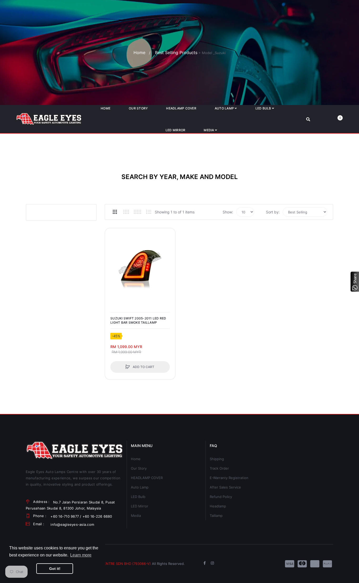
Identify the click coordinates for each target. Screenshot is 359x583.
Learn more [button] (80, 555)
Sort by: (273, 212)
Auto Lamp (139, 487)
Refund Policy (221, 497)
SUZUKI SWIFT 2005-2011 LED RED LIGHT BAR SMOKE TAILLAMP (138, 320)
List (149, 211)
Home (139, 52)
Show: (228, 212)
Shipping (217, 459)
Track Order (219, 468)
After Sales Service (225, 487)
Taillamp (216, 515)
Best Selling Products (176, 52)
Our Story (139, 468)
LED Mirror (139, 506)
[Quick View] (112, 255)
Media (136, 515)
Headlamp (218, 506)
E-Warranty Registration (229, 478)
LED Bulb (138, 497)
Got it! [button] (54, 568)
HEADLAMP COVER (147, 478)
